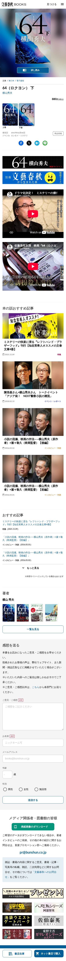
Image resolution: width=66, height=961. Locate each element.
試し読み (35, 70)
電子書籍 (20, 81)
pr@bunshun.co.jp (33, 852)
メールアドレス (9, 752)
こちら (35, 687)
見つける (52, 4)
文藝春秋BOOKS (13, 4)
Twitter (29, 143)
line (45, 143)
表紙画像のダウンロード (34, 826)
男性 (10, 789)
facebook (21, 143)
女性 (26, 789)
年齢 (4, 768)
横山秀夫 (7, 93)
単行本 (11, 81)
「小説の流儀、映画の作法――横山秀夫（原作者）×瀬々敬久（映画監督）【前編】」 (32, 538)
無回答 (43, 789)
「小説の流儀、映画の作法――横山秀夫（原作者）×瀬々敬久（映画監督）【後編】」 (32, 554)
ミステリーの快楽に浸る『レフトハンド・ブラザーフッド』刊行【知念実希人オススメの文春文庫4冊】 (31, 523)
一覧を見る (33, 629)
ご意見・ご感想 (9, 700)
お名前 (5, 736)
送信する (33, 800)
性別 (4, 784)
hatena (37, 143)
